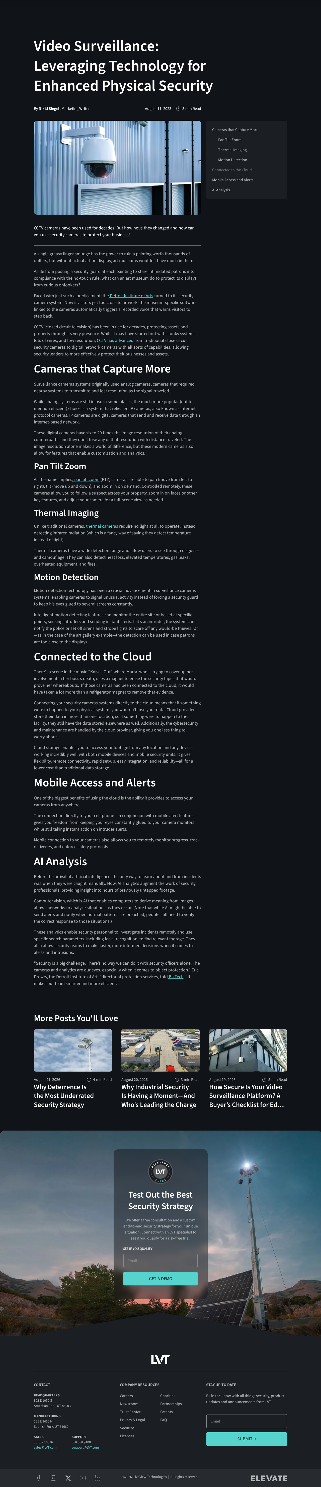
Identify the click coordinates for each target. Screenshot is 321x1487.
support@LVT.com (85, 1447)
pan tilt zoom (86, 479)
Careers (126, 1396)
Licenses (127, 1436)
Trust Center (130, 1412)
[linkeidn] (98, 1478)
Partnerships (171, 1404)
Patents (166, 1412)
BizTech (176, 977)
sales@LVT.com (45, 1447)
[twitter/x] (68, 1478)
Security (127, 1428)
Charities (167, 1396)
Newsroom (129, 1404)
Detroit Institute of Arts (131, 296)
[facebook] (39, 1478)
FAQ (163, 1420)
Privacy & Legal (132, 1420)
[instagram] (53, 1478)
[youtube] (83, 1478)
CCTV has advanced (114, 340)
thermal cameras (101, 526)
